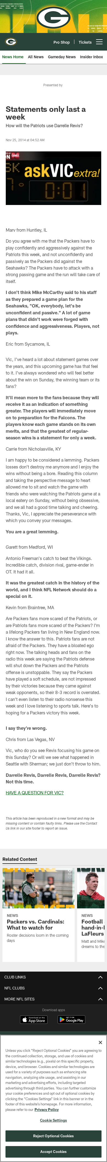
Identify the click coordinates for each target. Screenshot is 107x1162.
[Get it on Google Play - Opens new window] (71, 1022)
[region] (53, 1098)
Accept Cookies (53, 1151)
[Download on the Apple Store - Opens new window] (34, 1020)
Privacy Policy (47, 1109)
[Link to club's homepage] (11, 39)
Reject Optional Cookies (53, 1136)
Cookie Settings (53, 1120)
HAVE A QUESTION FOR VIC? (35, 792)
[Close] (100, 1042)
